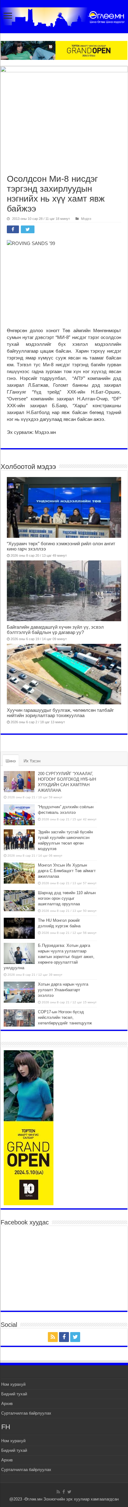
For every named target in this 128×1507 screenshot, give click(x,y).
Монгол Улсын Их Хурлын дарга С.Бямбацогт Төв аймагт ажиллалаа (67, 871)
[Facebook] (64, 1337)
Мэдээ (86, 219)
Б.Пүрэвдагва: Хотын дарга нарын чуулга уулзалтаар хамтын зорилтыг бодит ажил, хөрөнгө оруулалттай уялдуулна (49, 956)
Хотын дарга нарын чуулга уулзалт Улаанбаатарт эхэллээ (63, 990)
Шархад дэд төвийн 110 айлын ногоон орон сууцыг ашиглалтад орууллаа (67, 898)
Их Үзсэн (32, 761)
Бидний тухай (14, 1394)
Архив (7, 1403)
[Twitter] (75, 1337)
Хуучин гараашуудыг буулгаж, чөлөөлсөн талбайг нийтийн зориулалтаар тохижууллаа (60, 712)
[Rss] (53, 1337)
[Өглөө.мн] (64, 15)
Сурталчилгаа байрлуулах (26, 1413)
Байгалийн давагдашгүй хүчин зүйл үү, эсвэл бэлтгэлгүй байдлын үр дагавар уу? (55, 629)
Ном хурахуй (13, 1384)
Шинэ (11, 761)
